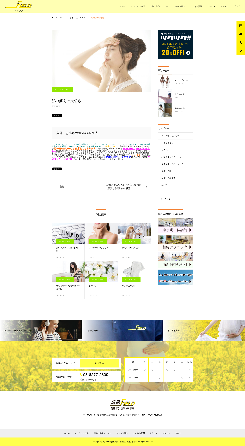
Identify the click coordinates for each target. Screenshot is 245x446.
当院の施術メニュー (159, 6)
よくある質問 (196, 6)
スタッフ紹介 (179, 6)
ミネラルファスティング (172, 164)
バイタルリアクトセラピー (173, 157)
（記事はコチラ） (111, 146)
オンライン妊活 (138, 6)
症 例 (164, 185)
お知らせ (225, 6)
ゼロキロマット (168, 143)
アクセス (211, 6)
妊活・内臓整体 (168, 178)
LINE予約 (99, 363)
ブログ (237, 6)
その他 (164, 150)
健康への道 (166, 171)
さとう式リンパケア (62, 89)
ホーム (123, 6)
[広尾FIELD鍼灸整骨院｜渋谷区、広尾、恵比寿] (18, 6)
